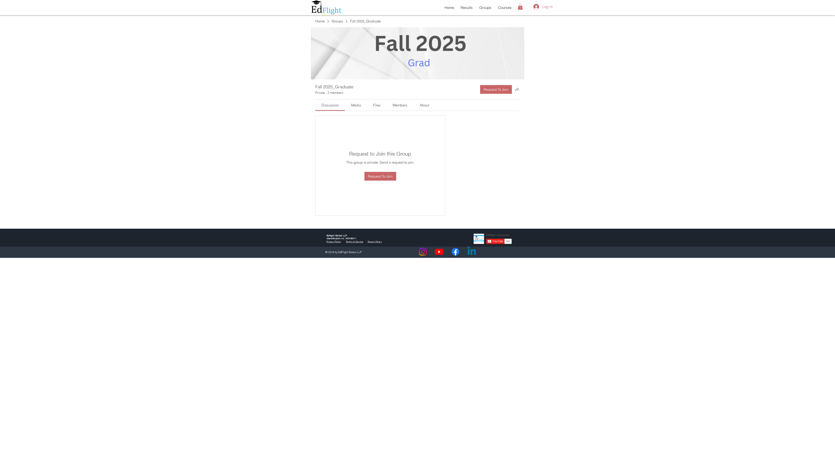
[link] (330, 105)
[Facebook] (455, 252)
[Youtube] (439, 252)
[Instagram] (423, 252)
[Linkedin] (472, 252)
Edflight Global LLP (337, 235)
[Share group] (517, 89)
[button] (520, 7)
